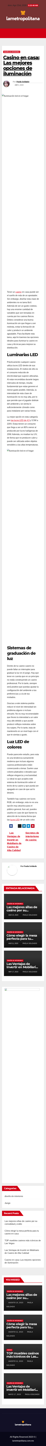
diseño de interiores (11, 52)
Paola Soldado (22, 82)
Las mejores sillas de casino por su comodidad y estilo (22, 910)
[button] (42, 33)
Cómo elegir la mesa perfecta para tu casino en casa (22, 939)
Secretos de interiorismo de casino (32, 836)
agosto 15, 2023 (16, 1303)
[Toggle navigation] (23, 33)
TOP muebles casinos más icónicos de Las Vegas (22, 1356)
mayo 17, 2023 (14, 1394)
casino (18, 292)
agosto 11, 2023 (16, 1332)
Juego (7, 1203)
